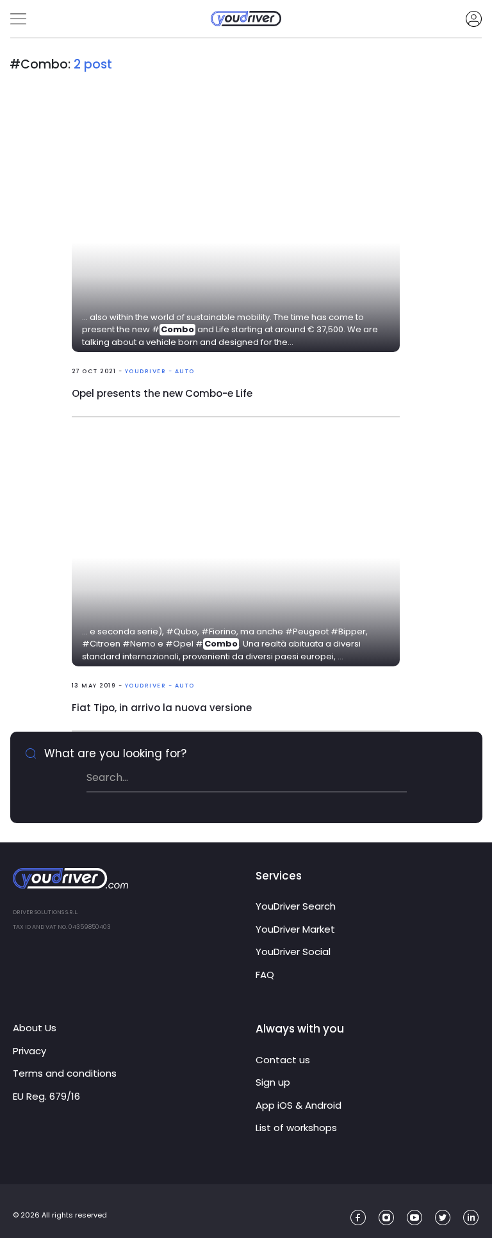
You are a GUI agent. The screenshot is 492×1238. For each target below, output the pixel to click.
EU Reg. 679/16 (46, 1096)
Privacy (29, 1050)
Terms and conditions (65, 1073)
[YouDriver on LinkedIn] (471, 1218)
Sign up (273, 1082)
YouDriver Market (295, 929)
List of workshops (296, 1127)
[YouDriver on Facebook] (358, 1218)
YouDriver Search (296, 906)
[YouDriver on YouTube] (415, 1218)
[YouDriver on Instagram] (387, 1218)
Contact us (283, 1059)
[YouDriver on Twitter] (443, 1218)
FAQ (265, 974)
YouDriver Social (293, 951)
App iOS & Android (298, 1105)
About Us (34, 1027)
